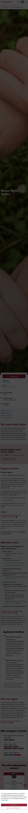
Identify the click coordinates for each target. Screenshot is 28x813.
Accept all (14, 805)
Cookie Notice (4, 800)
